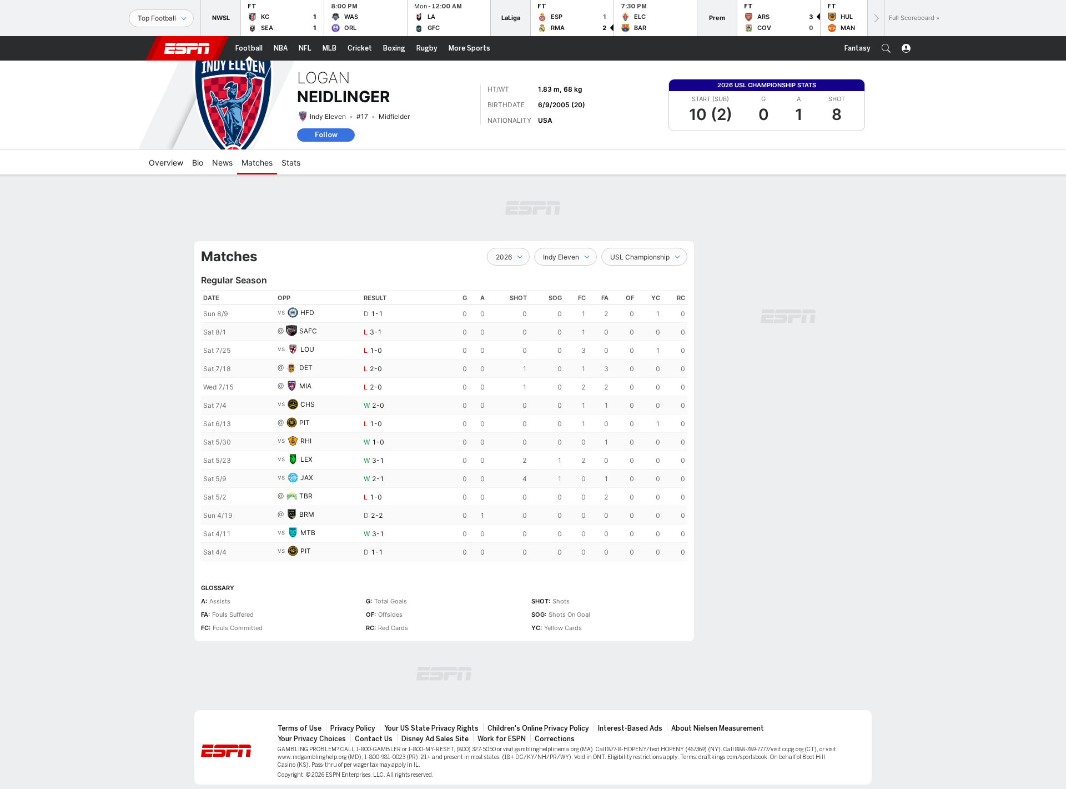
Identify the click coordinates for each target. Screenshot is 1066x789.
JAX (306, 477)
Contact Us (374, 739)
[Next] (875, 18)
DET (306, 367)
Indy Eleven (328, 116)
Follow (326, 135)
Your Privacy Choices (312, 739)
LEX (306, 459)
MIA (305, 386)
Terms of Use (299, 728)
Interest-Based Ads (630, 728)
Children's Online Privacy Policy (538, 728)
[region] (444, 426)
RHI (305, 441)
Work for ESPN (501, 739)
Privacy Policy (352, 728)
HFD (307, 312)
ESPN (187, 48)
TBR (306, 496)
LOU (307, 349)
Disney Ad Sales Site (435, 739)
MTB (307, 532)
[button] (886, 48)
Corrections (555, 739)
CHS (307, 404)
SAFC (308, 331)
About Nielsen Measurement (717, 728)
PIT (304, 422)
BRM (306, 514)
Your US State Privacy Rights (431, 728)
